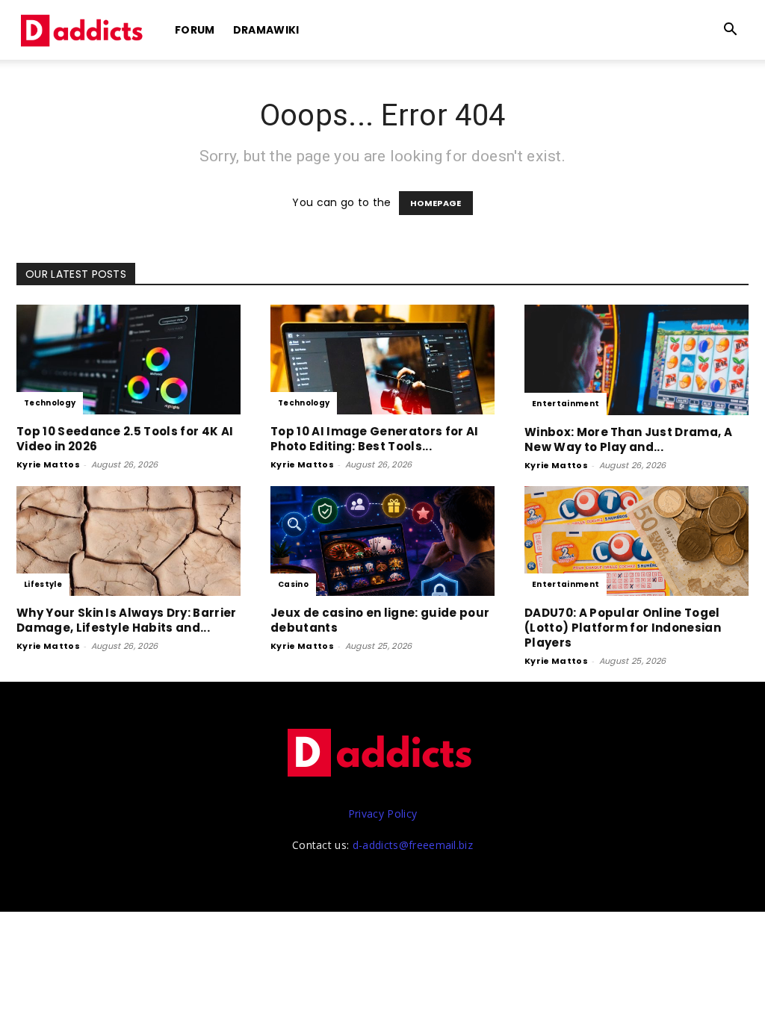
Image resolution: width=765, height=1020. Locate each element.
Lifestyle (43, 584)
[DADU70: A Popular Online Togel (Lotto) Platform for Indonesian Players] (636, 541)
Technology (49, 402)
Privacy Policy (382, 813)
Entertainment (565, 403)
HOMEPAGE (436, 203)
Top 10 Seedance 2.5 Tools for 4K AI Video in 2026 (124, 438)
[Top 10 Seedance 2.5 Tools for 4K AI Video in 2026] (128, 359)
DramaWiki (266, 29)
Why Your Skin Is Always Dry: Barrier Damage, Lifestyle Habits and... (126, 620)
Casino (293, 584)
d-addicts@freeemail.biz (413, 845)
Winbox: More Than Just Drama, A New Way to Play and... (628, 439)
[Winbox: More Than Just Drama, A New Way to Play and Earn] (636, 360)
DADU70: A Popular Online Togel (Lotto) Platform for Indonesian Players (622, 627)
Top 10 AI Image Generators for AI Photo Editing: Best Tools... (374, 438)
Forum (195, 29)
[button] (731, 31)
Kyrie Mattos (48, 464)
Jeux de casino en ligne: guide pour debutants (379, 620)
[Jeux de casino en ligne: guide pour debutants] (382, 541)
